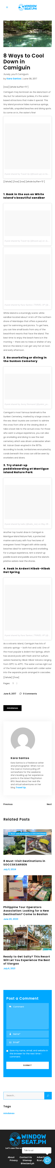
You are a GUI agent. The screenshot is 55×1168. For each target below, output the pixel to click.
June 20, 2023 (10, 919)
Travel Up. (21, 787)
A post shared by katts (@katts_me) (21, 524)
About (11, 1157)
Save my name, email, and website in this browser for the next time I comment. (29, 1053)
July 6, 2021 (9, 968)
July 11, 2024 (9, 869)
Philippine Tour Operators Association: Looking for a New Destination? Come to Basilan (26, 910)
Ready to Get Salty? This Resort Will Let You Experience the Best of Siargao (26, 960)
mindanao (12, 708)
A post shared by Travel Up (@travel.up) (23, 174)
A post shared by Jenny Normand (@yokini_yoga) (28, 404)
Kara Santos (14, 78)
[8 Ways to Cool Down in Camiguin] (27, 740)
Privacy (14, 1160)
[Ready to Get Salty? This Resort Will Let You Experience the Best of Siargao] (27, 937)
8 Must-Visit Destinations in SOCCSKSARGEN (24, 862)
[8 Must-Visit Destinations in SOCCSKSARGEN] (27, 842)
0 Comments (30, 693)
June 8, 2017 (9, 693)
